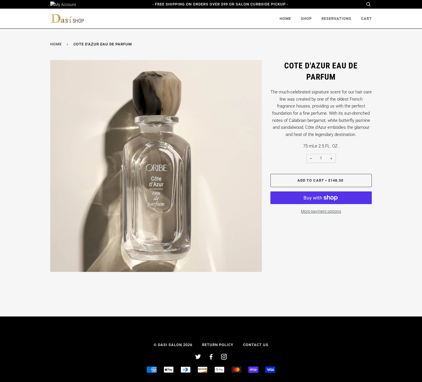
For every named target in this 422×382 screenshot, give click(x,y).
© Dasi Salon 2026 (173, 345)
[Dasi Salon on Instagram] (224, 358)
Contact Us (255, 345)
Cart (366, 18)
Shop (306, 18)
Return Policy (217, 345)
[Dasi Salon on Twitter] (198, 358)
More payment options (321, 211)
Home (285, 18)
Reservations (336, 18)
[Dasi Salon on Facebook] (211, 358)
